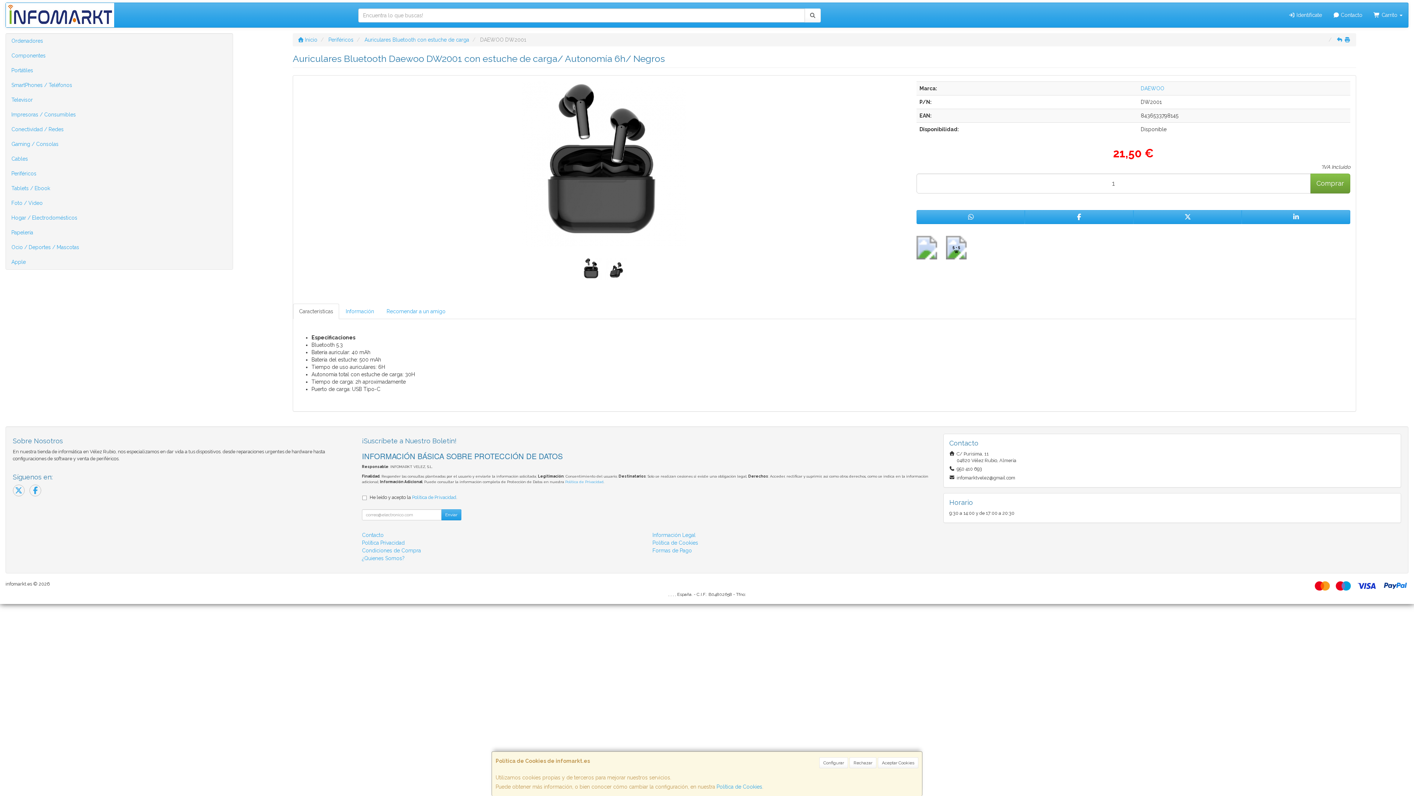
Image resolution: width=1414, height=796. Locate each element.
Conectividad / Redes (37, 129)
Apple (18, 262)
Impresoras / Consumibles (43, 115)
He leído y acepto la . (413, 497)
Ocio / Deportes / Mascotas (45, 247)
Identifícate (1308, 15)
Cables (19, 159)
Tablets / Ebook (30, 188)
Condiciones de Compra (391, 551)
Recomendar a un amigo (416, 311)
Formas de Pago (672, 551)
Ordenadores (27, 41)
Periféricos (23, 174)
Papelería (22, 232)
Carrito (1389, 15)
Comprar (1330, 183)
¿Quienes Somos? (383, 558)
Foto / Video (27, 203)
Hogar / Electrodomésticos (44, 218)
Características (316, 311)
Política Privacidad (383, 543)
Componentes (28, 56)
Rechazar (863, 762)
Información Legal (674, 535)
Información (360, 311)
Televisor (22, 100)
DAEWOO (1152, 88)
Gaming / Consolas (35, 144)
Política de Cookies (739, 787)
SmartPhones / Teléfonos (41, 85)
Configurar (833, 762)
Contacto (1350, 15)
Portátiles (22, 70)
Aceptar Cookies (898, 762)
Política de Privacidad (584, 482)
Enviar (451, 514)
